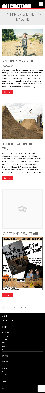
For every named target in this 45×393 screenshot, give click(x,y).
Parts (3, 365)
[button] (3, 389)
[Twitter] (3, 321)
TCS (3, 343)
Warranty (5, 339)
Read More (7, 92)
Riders (4, 378)
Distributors (5, 332)
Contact (4, 350)
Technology (5, 336)
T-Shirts (4, 374)
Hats (3, 371)
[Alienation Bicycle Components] (17, 6)
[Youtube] (12, 321)
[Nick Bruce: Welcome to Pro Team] (22, 121)
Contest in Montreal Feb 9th (20, 233)
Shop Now (5, 361)
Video (4, 381)
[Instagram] (9, 321)
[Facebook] (6, 321)
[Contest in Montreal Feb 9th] (22, 209)
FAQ (3, 346)
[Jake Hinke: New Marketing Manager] (22, 42)
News (4, 385)
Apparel (4, 368)
